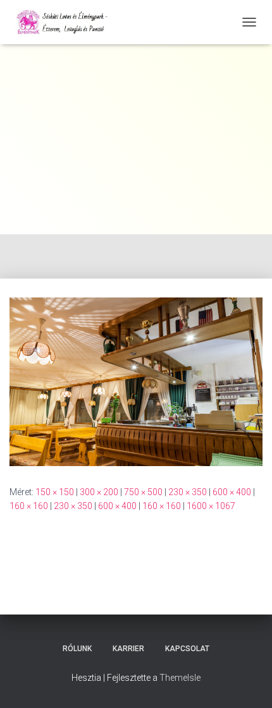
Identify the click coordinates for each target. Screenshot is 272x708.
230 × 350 (187, 492)
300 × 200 (99, 492)
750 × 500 (143, 492)
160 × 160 (28, 506)
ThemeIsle (180, 678)
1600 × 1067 (211, 506)
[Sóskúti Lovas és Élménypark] (68, 22)
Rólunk (77, 648)
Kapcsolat (187, 648)
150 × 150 (54, 492)
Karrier (128, 648)
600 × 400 (232, 492)
